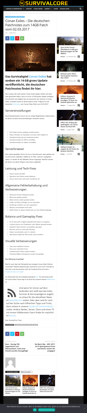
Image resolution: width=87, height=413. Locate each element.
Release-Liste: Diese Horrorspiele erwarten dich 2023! (69, 76)
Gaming (47, 9)
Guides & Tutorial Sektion (41, 306)
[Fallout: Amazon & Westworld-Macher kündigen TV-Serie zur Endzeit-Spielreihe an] (30, 380)
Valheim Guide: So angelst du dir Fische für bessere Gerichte (70, 149)
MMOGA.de (51, 279)
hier (37, 277)
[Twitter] (12, 38)
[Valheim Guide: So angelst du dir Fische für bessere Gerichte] (70, 142)
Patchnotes (16, 104)
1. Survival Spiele (14, 13)
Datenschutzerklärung (46, 410)
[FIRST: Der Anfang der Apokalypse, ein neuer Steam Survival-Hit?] (47, 380)
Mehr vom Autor (26, 372)
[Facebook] (7, 38)
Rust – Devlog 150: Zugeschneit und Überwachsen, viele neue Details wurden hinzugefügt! (16, 347)
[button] (80, 8)
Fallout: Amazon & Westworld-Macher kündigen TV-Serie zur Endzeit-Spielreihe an (29, 390)
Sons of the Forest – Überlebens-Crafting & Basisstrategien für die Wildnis (12, 390)
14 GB (16, 325)
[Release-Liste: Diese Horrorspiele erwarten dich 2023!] (70, 69)
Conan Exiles (20, 17)
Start (6, 13)
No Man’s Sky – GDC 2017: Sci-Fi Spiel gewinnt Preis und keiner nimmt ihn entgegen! (45, 347)
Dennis (63, 129)
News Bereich (15, 300)
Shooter (29, 9)
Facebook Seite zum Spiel (14, 272)
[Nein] (84, 408)
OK (35, 410)
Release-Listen (64, 9)
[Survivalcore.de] (43, 3)
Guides (56, 9)
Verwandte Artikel (12, 372)
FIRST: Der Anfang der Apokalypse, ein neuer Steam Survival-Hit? (47, 389)
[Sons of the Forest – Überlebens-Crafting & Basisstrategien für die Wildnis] (13, 380)
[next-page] (54, 372)
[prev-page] (51, 372)
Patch (30, 325)
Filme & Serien (38, 9)
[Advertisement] (30, 125)
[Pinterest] (17, 38)
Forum (12, 315)
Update (35, 325)
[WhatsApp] (22, 38)
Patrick (63, 56)
